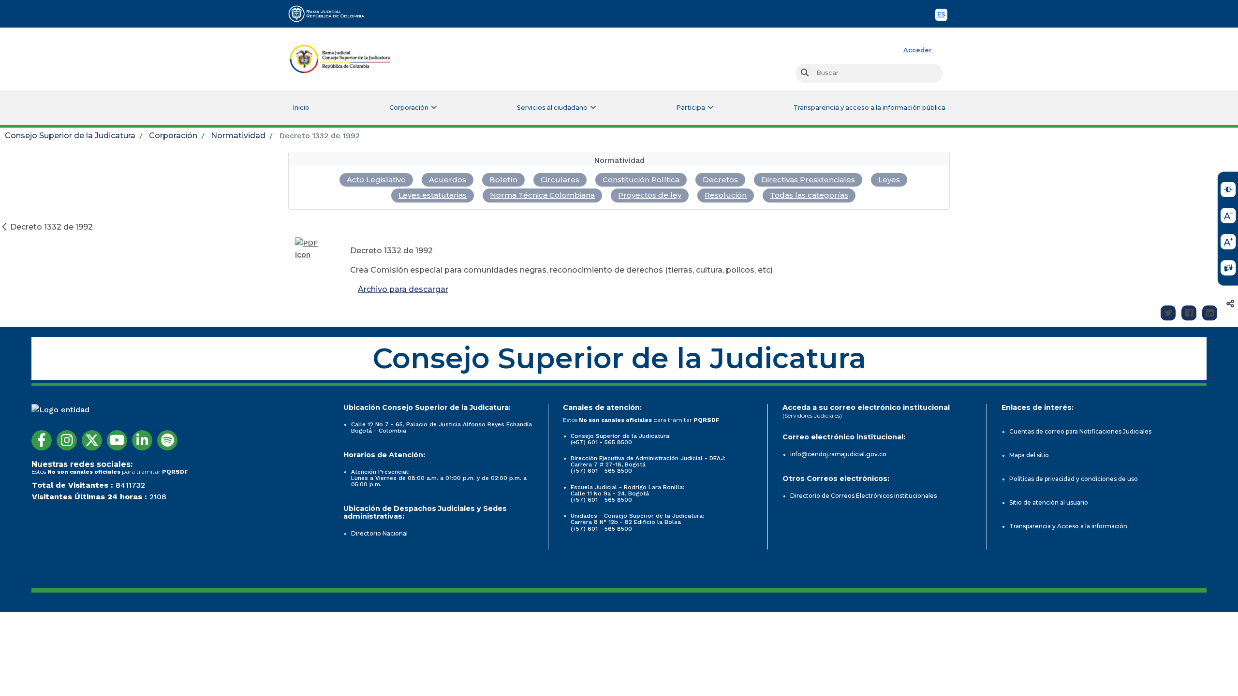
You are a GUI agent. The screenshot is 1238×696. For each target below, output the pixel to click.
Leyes (889, 179)
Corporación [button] (408, 107)
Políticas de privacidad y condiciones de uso (1073, 478)
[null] (5, 227)
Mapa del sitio (1029, 455)
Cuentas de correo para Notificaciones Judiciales (1080, 431)
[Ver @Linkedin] (142, 440)
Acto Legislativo (376, 179)
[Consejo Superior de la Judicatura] (340, 59)
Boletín (503, 179)
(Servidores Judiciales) (812, 415)
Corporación (173, 135)
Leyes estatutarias (432, 195)
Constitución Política (641, 179)
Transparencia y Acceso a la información (1068, 526)
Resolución (726, 195)
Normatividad (238, 135)
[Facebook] (1188, 312)
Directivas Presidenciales (808, 179)
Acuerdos (447, 179)
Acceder (917, 50)
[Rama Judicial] (330, 13)
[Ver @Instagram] (67, 440)
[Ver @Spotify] (167, 440)
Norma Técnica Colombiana (542, 195)
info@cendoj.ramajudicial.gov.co (838, 454)
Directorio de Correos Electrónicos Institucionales (863, 495)
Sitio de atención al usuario (1048, 502)
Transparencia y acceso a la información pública (869, 107)
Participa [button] (690, 107)
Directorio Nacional (379, 533)
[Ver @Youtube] (117, 440)
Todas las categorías (809, 195)
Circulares (560, 179)
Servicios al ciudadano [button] (552, 107)
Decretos (720, 179)
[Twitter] (1168, 312)
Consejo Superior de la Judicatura (70, 135)
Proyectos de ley (649, 195)
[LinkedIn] (1209, 312)
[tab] (619, 159)
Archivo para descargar (403, 289)
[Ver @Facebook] (41, 440)
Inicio (301, 107)
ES (942, 16)
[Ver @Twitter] (92, 440)
